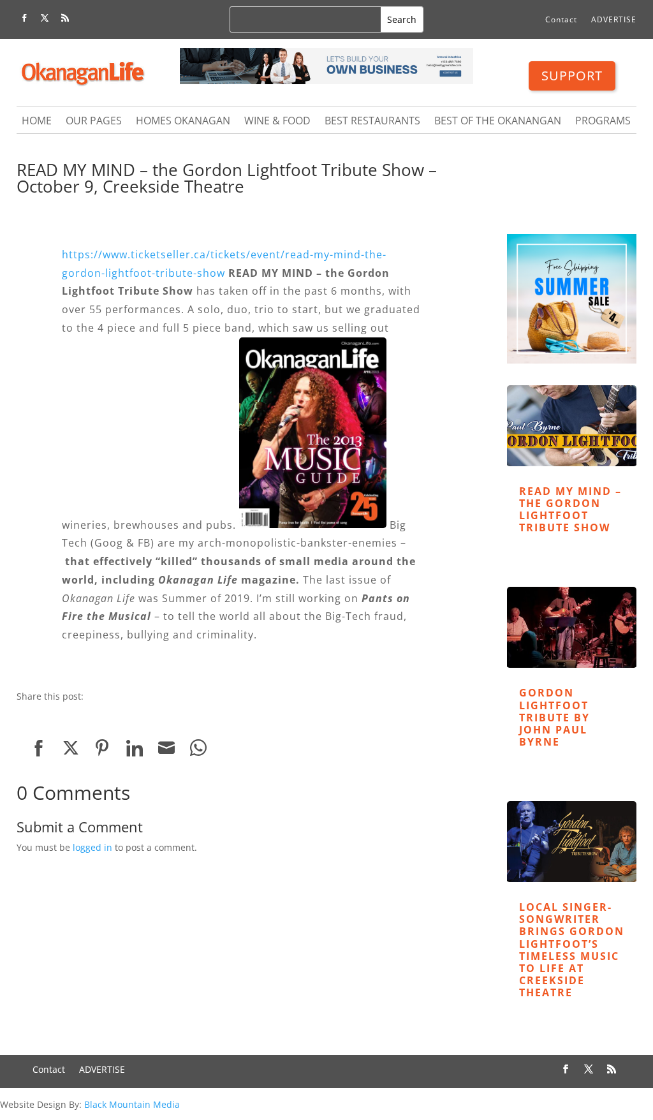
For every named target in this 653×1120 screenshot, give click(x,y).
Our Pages (94, 122)
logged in (92, 847)
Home (37, 122)
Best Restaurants (372, 122)
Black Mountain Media (132, 1104)
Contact (561, 20)
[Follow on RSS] (65, 18)
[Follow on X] (44, 18)
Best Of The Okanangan (497, 122)
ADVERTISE (613, 20)
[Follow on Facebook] (24, 18)
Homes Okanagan (183, 122)
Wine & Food (277, 122)
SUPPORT (572, 75)
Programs (603, 122)
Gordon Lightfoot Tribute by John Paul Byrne (554, 717)
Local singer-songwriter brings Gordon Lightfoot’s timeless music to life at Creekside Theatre (571, 949)
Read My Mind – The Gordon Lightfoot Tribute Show (570, 509)
